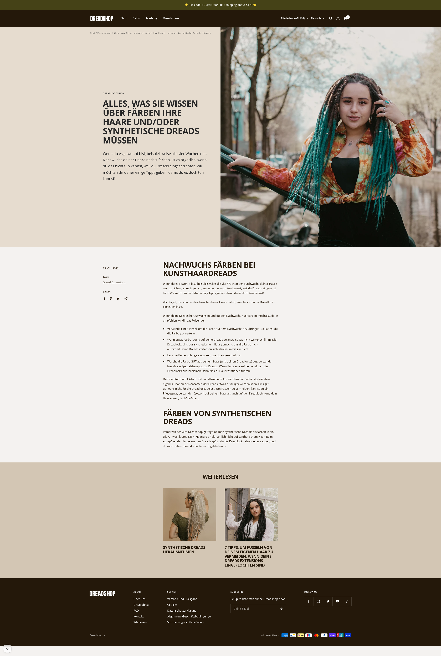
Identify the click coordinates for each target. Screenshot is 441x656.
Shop (124, 18)
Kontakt (139, 616)
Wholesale (140, 622)
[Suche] (330, 18)
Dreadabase (171, 18)
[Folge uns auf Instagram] (318, 601)
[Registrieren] (281, 608)
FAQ (136, 610)
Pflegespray (170, 393)
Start (92, 33)
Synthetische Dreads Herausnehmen (184, 549)
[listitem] (104, 298)
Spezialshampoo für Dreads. (200, 366)
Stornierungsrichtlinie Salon (185, 622)
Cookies (172, 605)
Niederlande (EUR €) (293, 18)
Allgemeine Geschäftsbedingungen (189, 616)
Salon (136, 18)
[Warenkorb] (345, 18)
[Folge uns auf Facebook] (309, 601)
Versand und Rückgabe (182, 599)
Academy (151, 18)
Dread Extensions (114, 93)
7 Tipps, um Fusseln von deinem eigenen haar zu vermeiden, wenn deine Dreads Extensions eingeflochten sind (249, 556)
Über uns (140, 599)
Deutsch (316, 18)
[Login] (338, 18)
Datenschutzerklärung (181, 610)
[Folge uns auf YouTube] (337, 601)
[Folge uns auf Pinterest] (327, 601)
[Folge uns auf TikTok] (346, 601)
